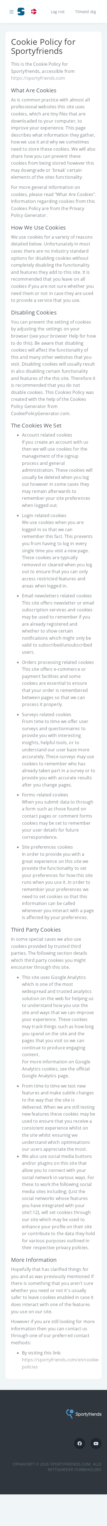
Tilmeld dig (85, 11)
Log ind (57, 11)
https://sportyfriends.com (38, 78)
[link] (35, 12)
